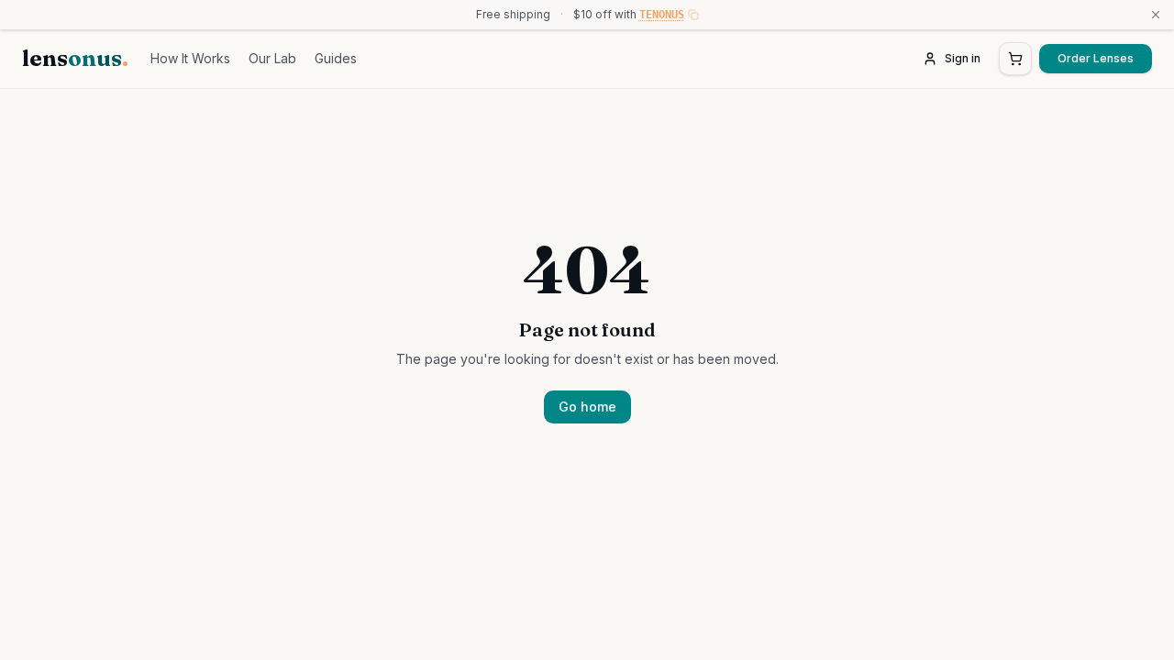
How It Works (190, 58)
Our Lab (272, 58)
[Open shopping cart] (1015, 58)
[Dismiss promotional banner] (1156, 15)
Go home (587, 406)
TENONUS (661, 14)
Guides (336, 58)
